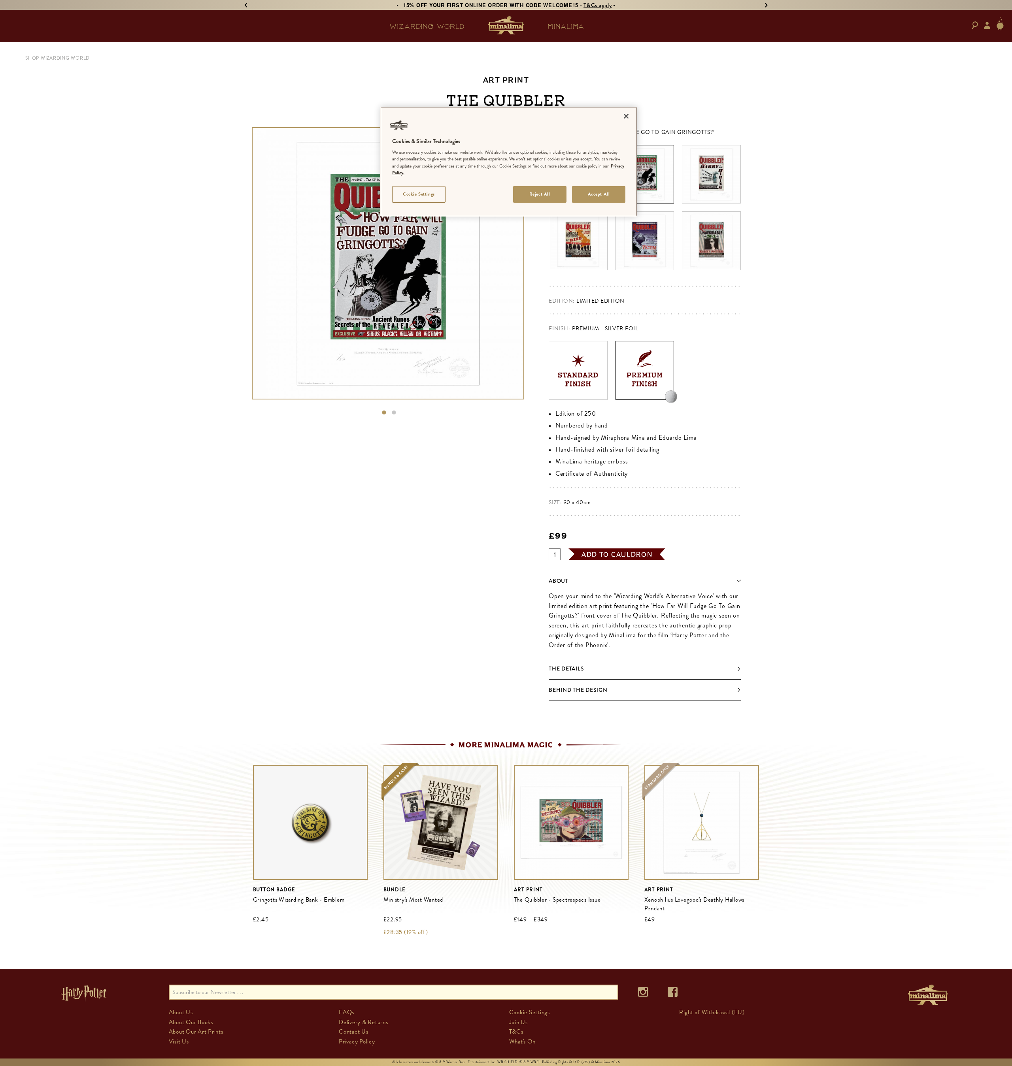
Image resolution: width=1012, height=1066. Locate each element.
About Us (181, 1012)
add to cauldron (617, 554)
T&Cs (516, 1031)
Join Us (518, 1022)
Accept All (599, 194)
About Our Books (191, 1022)
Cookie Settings (419, 194)
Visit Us (179, 1041)
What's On (522, 1041)
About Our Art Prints (196, 1031)
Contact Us (353, 1031)
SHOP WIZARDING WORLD (57, 58)
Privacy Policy (357, 1041)
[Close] (626, 116)
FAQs (346, 1012)
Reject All (539, 194)
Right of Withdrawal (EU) (712, 1012)
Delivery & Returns (363, 1022)
